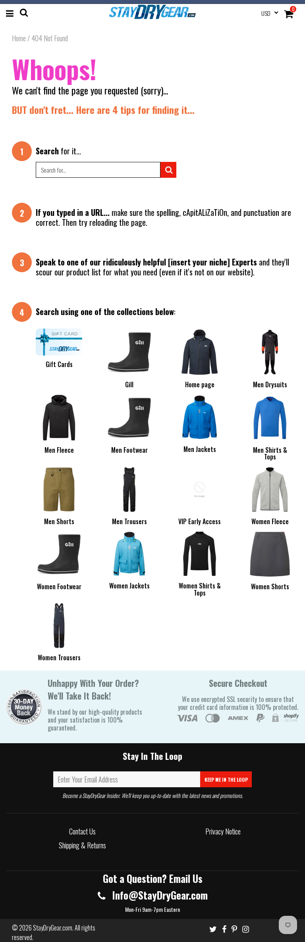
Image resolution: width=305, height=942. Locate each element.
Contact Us (82, 831)
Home (19, 38)
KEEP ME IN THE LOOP (226, 779)
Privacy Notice (223, 831)
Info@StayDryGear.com (159, 895)
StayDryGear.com (52, 927)
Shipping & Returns (82, 845)
